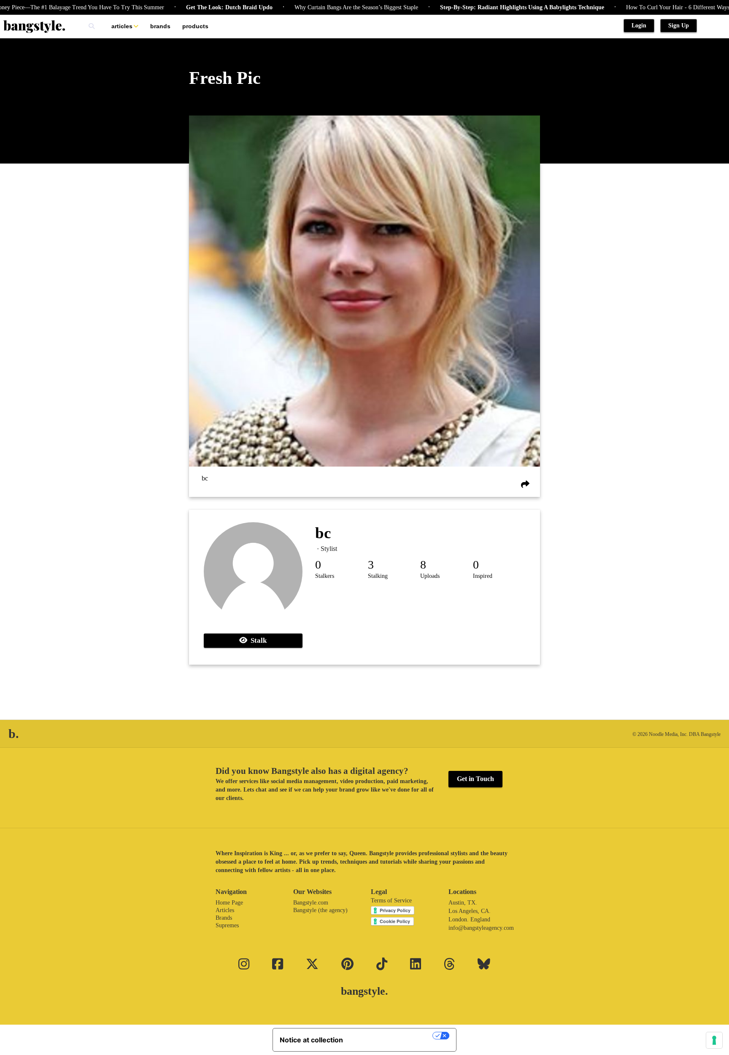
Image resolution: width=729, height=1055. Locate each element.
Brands (160, 26)
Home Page (229, 902)
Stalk (257, 640)
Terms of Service (391, 900)
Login (639, 25)
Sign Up (678, 25)
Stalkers (324, 576)
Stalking (378, 576)
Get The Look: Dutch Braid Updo (201, 7)
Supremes (227, 925)
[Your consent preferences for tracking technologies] (714, 1040)
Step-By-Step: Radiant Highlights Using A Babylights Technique (494, 7)
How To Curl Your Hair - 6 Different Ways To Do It (661, 7)
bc (205, 478)
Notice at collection (311, 1040)
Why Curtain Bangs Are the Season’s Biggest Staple (328, 7)
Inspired (482, 576)
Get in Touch (475, 778)
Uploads (430, 576)
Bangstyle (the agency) (320, 910)
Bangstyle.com (310, 902)
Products (195, 26)
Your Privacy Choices (392, 1035)
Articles (121, 26)
